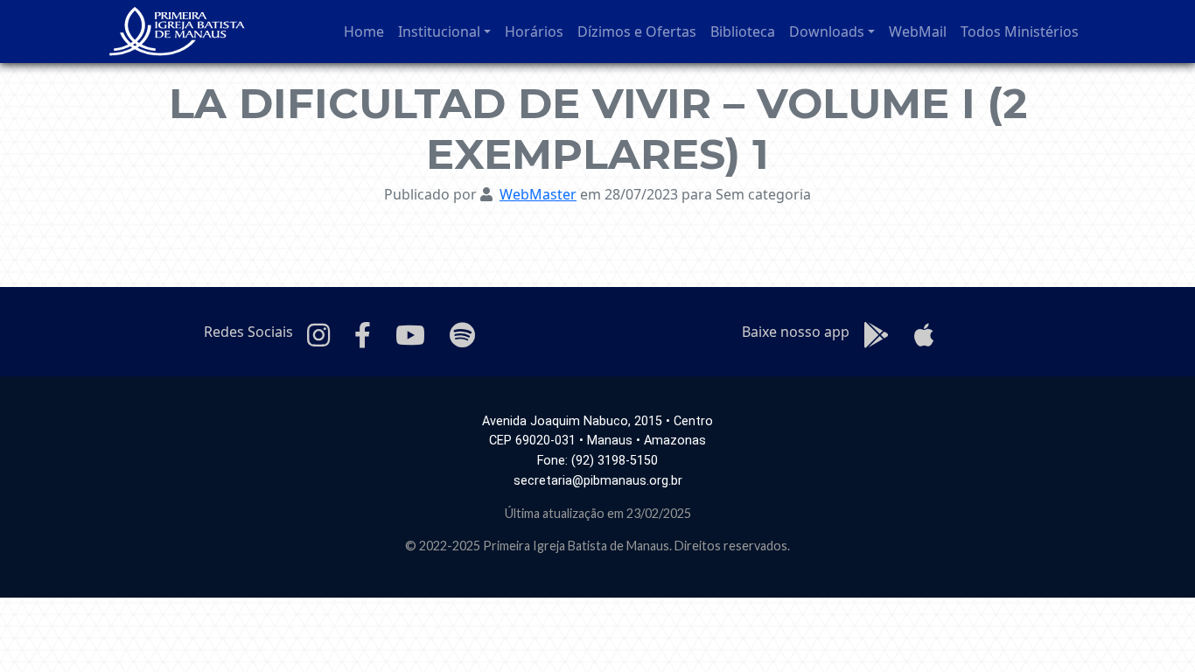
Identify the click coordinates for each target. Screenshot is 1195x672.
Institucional (439, 31)
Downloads (826, 31)
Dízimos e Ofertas (636, 31)
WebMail (918, 31)
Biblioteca (742, 31)
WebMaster (538, 194)
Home (364, 31)
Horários (534, 31)
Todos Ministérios (1020, 31)
